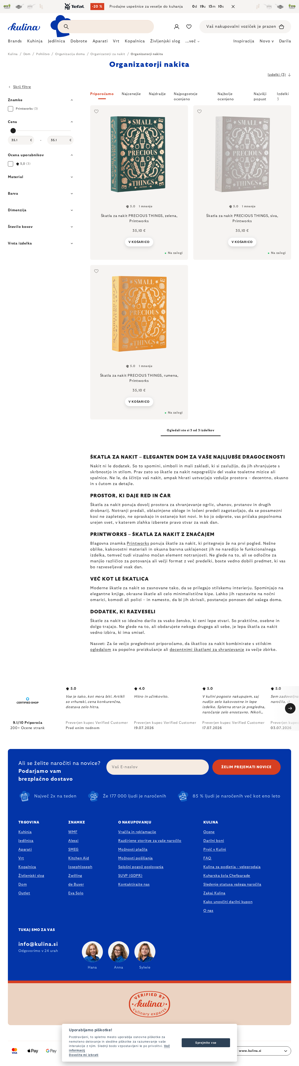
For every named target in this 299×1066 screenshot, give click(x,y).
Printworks (138, 544)
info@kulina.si (38, 944)
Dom (22, 884)
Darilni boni (213, 840)
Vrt (21, 858)
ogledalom (100, 650)
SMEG (73, 849)
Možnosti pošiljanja (135, 858)
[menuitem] (15, 42)
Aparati (25, 849)
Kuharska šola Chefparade (226, 875)
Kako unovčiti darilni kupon (228, 902)
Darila (285, 41)
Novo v (267, 41)
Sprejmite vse (205, 1042)
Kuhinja (25, 832)
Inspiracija (243, 41)
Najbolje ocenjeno (226, 95)
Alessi (73, 840)
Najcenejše (131, 94)
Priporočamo (102, 94)
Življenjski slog (31, 875)
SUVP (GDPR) (130, 875)
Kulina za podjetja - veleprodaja (232, 867)
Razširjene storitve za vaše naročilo (149, 840)
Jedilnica (25, 840)
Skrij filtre (22, 87)
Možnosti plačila (133, 849)
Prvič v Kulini (214, 849)
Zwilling (75, 875)
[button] (190, 96)
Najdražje (157, 94)
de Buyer (76, 884)
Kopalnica (27, 867)
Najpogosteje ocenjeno (186, 95)
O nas (208, 910)
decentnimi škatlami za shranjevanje (207, 650)
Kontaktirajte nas (134, 884)
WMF (72, 832)
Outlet (24, 893)
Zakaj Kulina (214, 893)
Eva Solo (75, 893)
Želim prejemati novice (246, 767)
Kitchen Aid (78, 858)
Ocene (209, 832)
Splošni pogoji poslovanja (141, 867)
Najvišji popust (260, 95)
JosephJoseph (80, 867)
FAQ (207, 858)
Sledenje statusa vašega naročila (232, 884)
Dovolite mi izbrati (83, 1055)
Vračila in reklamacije (137, 832)
